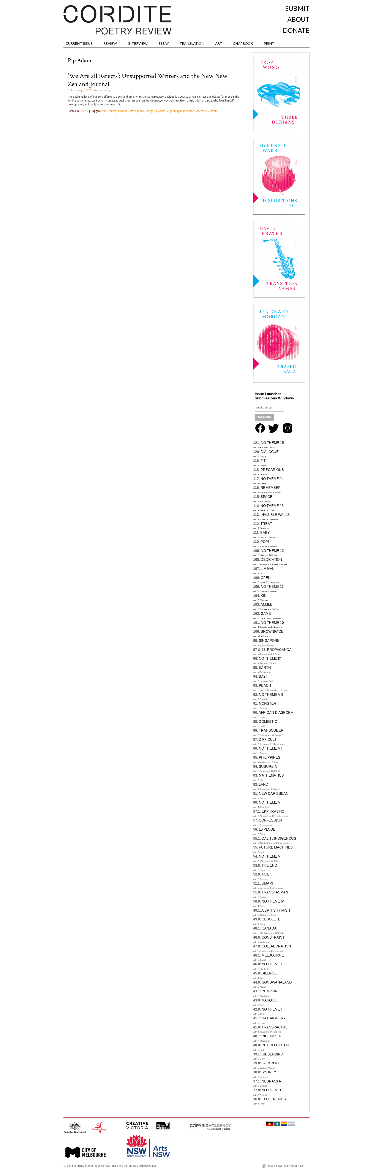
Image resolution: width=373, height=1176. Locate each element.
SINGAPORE (269, 640)
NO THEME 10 (272, 623)
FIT (263, 460)
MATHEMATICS (271, 775)
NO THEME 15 (272, 443)
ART (218, 43)
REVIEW (110, 43)
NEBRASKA (271, 1081)
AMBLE (266, 604)
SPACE (266, 497)
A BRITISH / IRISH (275, 910)
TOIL (265, 874)
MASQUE (269, 1000)
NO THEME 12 (272, 551)
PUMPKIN (270, 991)
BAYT (263, 676)
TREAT (266, 524)
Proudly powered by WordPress (284, 1165)
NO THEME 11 (272, 586)
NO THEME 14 (272, 479)
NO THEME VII (270, 748)
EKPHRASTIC (273, 811)
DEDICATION (271, 559)
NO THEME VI (270, 802)
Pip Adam (159, 111)
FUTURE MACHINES (276, 847)
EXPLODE (267, 829)
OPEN (266, 578)
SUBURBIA (268, 766)
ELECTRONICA (274, 1099)
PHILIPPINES (269, 757)
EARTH (265, 667)
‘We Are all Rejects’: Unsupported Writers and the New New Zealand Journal (147, 80)
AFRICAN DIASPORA (276, 712)
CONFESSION (270, 820)
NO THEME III (272, 964)
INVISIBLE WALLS (275, 514)
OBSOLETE (271, 919)
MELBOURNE (273, 955)
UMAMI (267, 883)
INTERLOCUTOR (275, 1045)
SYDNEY (269, 1072)
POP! (265, 542)
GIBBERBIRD (272, 1054)
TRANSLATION (192, 43)
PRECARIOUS (272, 470)
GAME (266, 613)
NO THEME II (272, 1009)
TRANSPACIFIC (274, 1027)
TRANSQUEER (271, 730)
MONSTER (267, 703)
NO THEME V (269, 856)
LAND (263, 784)
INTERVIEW (138, 43)
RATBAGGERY (274, 1018)
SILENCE (269, 973)
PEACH (265, 685)
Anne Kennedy (108, 111)
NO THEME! (271, 1090)
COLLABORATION (276, 946)
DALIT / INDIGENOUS (279, 838)
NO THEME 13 (272, 506)
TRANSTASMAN (275, 892)
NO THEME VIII (271, 694)
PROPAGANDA (279, 650)
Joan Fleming (104, 90)
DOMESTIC (268, 721)
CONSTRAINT (273, 937)
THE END (269, 865)
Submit (297, 8)
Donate (296, 30)
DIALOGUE (270, 452)
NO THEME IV (273, 901)
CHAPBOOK (243, 43)
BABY (265, 532)
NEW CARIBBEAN (273, 793)
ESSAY (163, 43)
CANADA (269, 928)
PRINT (269, 43)
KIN (264, 596)
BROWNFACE (272, 631)
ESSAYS (83, 111)
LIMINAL (267, 569)
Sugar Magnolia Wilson (180, 111)
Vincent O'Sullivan (206, 111)
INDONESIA (271, 1036)
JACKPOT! (270, 1063)
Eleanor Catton (127, 111)
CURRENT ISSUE (79, 43)
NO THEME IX (270, 658)
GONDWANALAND (277, 982)
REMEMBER (271, 487)
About (298, 19)
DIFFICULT (268, 739)
